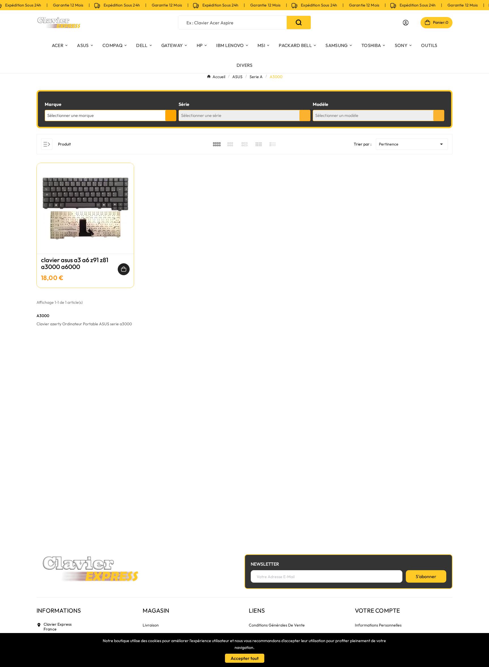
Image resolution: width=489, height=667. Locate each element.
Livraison (151, 625)
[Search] (299, 22)
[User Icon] (405, 22)
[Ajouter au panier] (124, 269)
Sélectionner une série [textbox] (201, 115)
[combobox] (110, 115)
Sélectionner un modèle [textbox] (336, 115)
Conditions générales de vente (277, 625)
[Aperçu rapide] (85, 214)
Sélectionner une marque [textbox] (70, 115)
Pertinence (412, 144)
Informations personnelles (378, 625)
